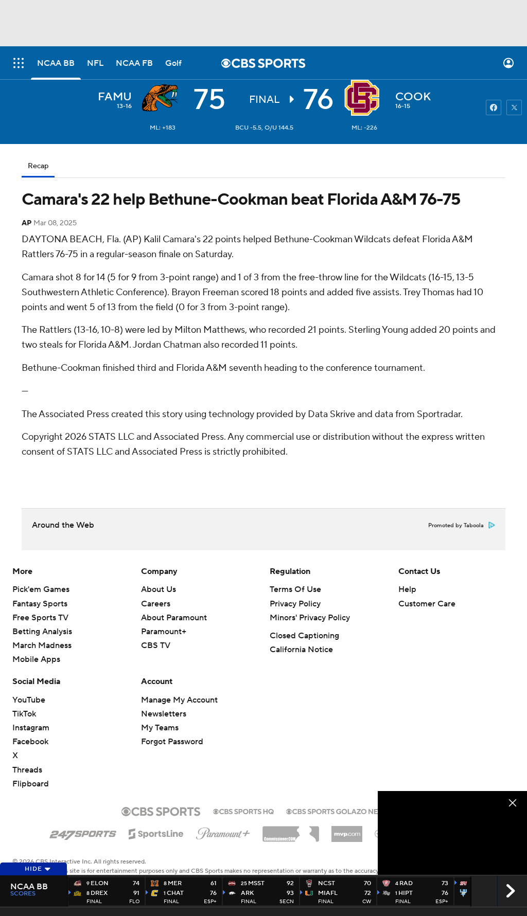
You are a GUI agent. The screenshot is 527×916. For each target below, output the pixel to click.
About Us (158, 589)
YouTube (28, 700)
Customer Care (426, 604)
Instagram (30, 728)
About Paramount (174, 618)
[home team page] (364, 98)
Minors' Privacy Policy (310, 618)
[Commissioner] (290, 830)
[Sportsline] (156, 832)
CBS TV (155, 645)
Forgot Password (172, 742)
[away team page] (162, 98)
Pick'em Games (40, 589)
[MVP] (346, 830)
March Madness (42, 645)
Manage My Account (179, 700)
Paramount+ (163, 631)
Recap (38, 166)
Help (407, 589)
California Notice (301, 649)
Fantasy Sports (39, 604)
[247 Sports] (82, 832)
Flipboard (30, 784)
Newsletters (163, 714)
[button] (18, 63)
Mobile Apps (36, 659)
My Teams (160, 728)
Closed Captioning (304, 636)
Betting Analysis (42, 631)
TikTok (24, 714)
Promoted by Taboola (456, 525)
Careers (155, 604)
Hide (33, 869)
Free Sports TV (40, 618)
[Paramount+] (223, 832)
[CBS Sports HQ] (243, 810)
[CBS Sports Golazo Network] (346, 810)
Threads (27, 770)
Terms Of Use (295, 589)
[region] (452, 833)
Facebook (30, 742)
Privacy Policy (295, 604)
